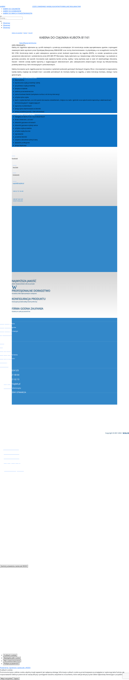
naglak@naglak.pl (18, 183)
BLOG (52, 6)
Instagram (16, 175)
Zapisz (16, 679)
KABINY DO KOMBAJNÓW (12, 11)
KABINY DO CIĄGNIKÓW (11, 9)
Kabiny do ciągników (17, 33)
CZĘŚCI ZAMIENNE (38, 6)
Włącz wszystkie (6, 679)
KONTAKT (57, 6)
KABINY (2, 6)
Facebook (15, 158)
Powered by (15, 668)
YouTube (15, 167)
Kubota (25, 33)
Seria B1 (30, 33)
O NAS (47, 6)
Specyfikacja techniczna (27, 43)
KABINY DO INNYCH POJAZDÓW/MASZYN (17, 13)
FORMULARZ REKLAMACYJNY (71, 6)
